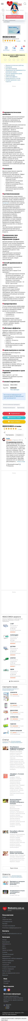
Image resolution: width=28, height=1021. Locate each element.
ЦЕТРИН (13, 646)
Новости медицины (8, 960)
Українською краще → (14, 16)
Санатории (5, 964)
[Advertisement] (14, 97)
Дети (3, 946)
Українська (7, 981)
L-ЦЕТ (12, 623)
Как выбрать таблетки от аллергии (17, 832)
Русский (6, 983)
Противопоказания (11, 68)
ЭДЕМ (12, 669)
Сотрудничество (7, 921)
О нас (4, 917)
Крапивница (20, 407)
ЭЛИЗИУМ (13, 692)
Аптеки (4, 939)
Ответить (11, 466)
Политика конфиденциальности (11, 927)
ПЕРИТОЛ (13, 703)
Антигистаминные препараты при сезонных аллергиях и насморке (17, 801)
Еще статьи (14, 868)
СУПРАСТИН (14, 717)
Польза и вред (6, 962)
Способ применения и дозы (14, 73)
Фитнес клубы (6, 971)
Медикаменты (6, 956)
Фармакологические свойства (15, 65)
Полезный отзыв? (13, 464)
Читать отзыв (21, 461)
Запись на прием (7, 950)
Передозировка (10, 75)
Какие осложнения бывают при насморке (17, 852)
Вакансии (5, 975)
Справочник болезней (9, 966)
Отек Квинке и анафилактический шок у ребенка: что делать (17, 748)
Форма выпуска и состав (13, 78)
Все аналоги (14, 681)
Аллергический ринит (9, 407)
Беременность (6, 944)
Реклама (4, 923)
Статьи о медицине (8, 969)
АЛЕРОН (13, 658)
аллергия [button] (5, 202)
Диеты (4, 948)
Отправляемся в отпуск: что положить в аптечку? (17, 892)
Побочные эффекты (11, 76)
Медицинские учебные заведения (12, 958)
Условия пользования (8, 925)
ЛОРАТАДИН (14, 635)
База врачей (6, 942)
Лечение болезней (7, 954)
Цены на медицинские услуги (11, 973)
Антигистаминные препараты (11, 404)
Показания (9, 67)
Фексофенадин (14, 389)
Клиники (4, 952)
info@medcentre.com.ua (14, 933)
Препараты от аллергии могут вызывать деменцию (17, 883)
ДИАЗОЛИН (14, 710)
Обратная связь (7, 919)
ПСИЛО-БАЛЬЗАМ (16, 730)
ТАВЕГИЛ (13, 724)
